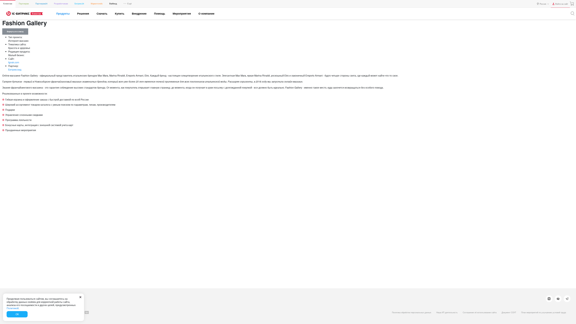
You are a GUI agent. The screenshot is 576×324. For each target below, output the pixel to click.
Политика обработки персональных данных (411, 312)
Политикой (13, 308)
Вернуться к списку (15, 31)
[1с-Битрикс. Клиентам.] (17, 13)
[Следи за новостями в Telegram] (567, 298)
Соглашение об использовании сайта (479, 312)
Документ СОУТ (509, 312)
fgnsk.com (13, 62)
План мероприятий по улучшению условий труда (543, 312)
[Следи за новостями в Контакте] (549, 298)
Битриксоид (14, 69)
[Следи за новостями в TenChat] (558, 298)
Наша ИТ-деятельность (447, 312)
